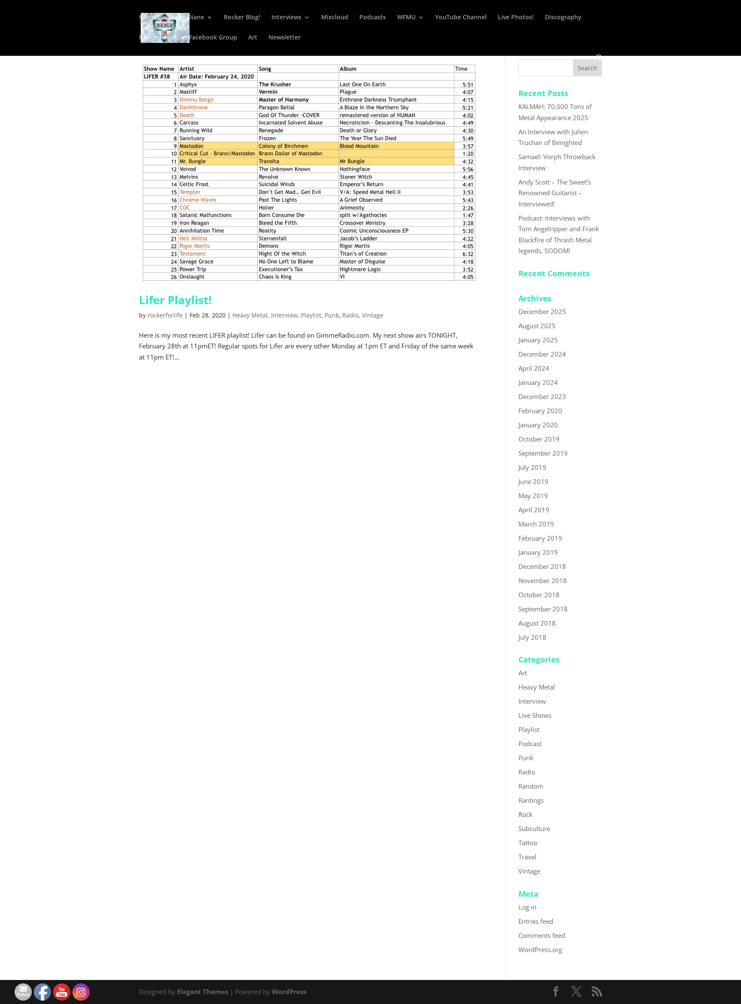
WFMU (406, 17)
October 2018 (539, 594)
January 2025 (538, 340)
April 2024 (533, 368)
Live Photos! (516, 17)
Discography (563, 17)
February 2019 (540, 538)
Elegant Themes (202, 991)
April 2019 (533, 509)
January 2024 (538, 382)
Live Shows (534, 715)
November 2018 (542, 580)
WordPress (289, 991)
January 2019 (538, 552)
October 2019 (539, 439)
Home (148, 17)
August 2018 (537, 623)
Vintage (372, 315)
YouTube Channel (461, 17)
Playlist (311, 315)
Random (530, 786)
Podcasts (372, 17)
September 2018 (543, 609)
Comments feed (541, 935)
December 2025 (542, 311)
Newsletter (284, 37)
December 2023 (542, 396)
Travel (527, 857)
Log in (527, 907)
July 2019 (532, 467)
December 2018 (542, 566)
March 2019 (536, 524)
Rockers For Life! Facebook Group (188, 37)
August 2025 (537, 325)
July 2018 (532, 637)
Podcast (530, 743)
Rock (525, 814)
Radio (350, 315)
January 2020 (538, 424)
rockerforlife (165, 315)
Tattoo (527, 842)
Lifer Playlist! (175, 300)
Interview (284, 315)
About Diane (186, 17)
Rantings (531, 800)
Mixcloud (334, 17)
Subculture (534, 828)
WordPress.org (540, 949)
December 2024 (542, 354)
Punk (332, 315)
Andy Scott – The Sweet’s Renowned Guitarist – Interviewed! (554, 193)
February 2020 (540, 410)
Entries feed (535, 921)
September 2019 (543, 453)
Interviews (286, 17)
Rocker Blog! (242, 17)
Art (252, 37)
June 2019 (533, 481)
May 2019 (533, 495)
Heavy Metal (250, 315)
